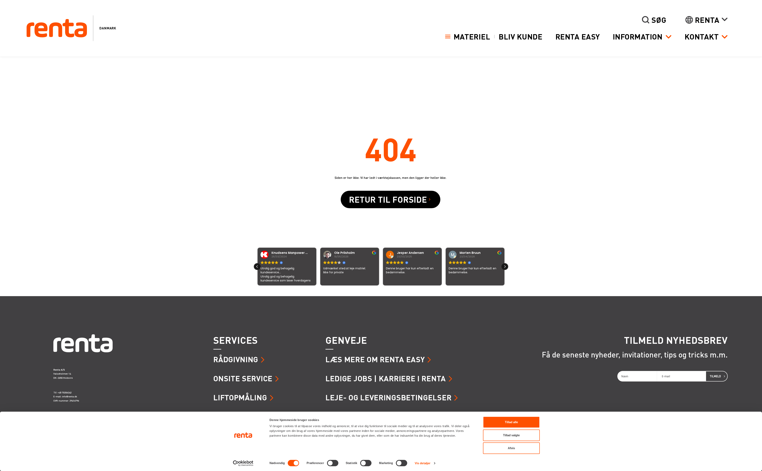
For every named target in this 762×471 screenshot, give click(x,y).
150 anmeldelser (420, 291)
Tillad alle (511, 422)
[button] (505, 267)
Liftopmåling (240, 397)
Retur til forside (388, 199)
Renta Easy (577, 36)
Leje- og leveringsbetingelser (388, 397)
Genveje (346, 340)
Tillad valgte (511, 435)
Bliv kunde (520, 36)
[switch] (332, 463)
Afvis (511, 448)
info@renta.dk (69, 396)
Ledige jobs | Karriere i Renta (385, 378)
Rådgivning (235, 359)
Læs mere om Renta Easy (375, 359)
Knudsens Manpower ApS (291, 253)
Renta (707, 19)
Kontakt (702, 36)
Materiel (472, 36)
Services (235, 340)
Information (638, 36)
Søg (658, 19)
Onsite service (242, 378)
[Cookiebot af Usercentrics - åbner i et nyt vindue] (243, 463)
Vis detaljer (422, 463)
